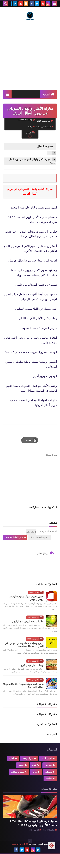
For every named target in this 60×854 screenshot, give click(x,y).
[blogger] (26, 3)
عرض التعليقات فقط (39, 537)
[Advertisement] (30, 55)
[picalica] (44, 849)
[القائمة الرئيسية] (7, 94)
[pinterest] (27, 849)
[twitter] (37, 3)
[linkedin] (15, 3)
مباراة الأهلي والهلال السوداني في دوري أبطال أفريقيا (32, 161)
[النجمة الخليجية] (30, 15)
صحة (34, 772)
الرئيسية (46, 94)
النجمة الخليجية (18, 844)
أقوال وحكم (28, 758)
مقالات (49, 778)
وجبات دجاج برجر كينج (32, 665)
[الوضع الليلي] (51, 845)
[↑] (30, 841)
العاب (11, 758)
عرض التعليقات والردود (14, 537)
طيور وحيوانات (17, 772)
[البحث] (5, 3)
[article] (30, 475)
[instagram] (48, 3)
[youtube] (43, 3)
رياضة (30, 127)
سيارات (48, 772)
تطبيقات (48, 765)
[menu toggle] (54, 3)
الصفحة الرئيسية (44, 127)
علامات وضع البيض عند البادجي (28, 621)
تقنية (34, 765)
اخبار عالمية (47, 758)
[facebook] (32, 3)
